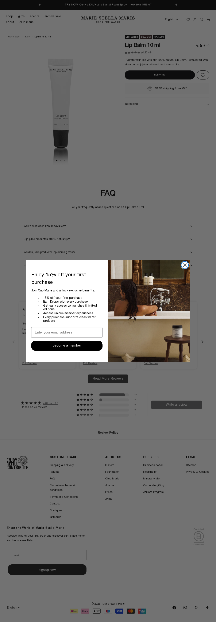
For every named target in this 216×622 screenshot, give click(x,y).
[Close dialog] (185, 265)
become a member (67, 345)
